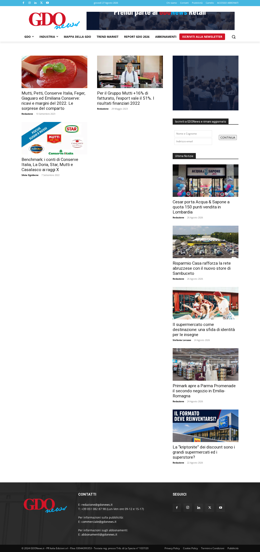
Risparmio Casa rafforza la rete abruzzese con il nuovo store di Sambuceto (202, 268)
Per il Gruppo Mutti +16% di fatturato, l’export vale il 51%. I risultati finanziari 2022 (125, 98)
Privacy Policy (172, 548)
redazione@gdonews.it (97, 505)
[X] (42, 3)
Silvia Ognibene (30, 175)
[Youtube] (48, 3)
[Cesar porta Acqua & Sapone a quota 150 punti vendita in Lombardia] (205, 180)
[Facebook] (24, 3)
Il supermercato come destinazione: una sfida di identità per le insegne (204, 329)
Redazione (27, 113)
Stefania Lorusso (182, 340)
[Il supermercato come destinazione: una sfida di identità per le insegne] (205, 303)
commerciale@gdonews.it (98, 522)
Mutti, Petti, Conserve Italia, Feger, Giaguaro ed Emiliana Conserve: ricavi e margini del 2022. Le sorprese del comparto (53, 101)
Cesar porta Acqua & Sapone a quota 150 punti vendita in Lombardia (201, 207)
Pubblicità (233, 548)
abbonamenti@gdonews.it (99, 534)
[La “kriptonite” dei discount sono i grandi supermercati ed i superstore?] (205, 426)
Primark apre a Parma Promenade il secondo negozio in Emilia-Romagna (204, 390)
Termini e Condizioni (212, 548)
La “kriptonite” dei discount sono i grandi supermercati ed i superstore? (204, 452)
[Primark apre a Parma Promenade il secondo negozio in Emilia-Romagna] (205, 364)
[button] (233, 37)
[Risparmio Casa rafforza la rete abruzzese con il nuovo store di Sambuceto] (205, 242)
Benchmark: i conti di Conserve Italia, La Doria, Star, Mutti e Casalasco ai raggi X (50, 164)
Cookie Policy (190, 548)
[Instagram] (30, 3)
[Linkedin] (36, 3)
